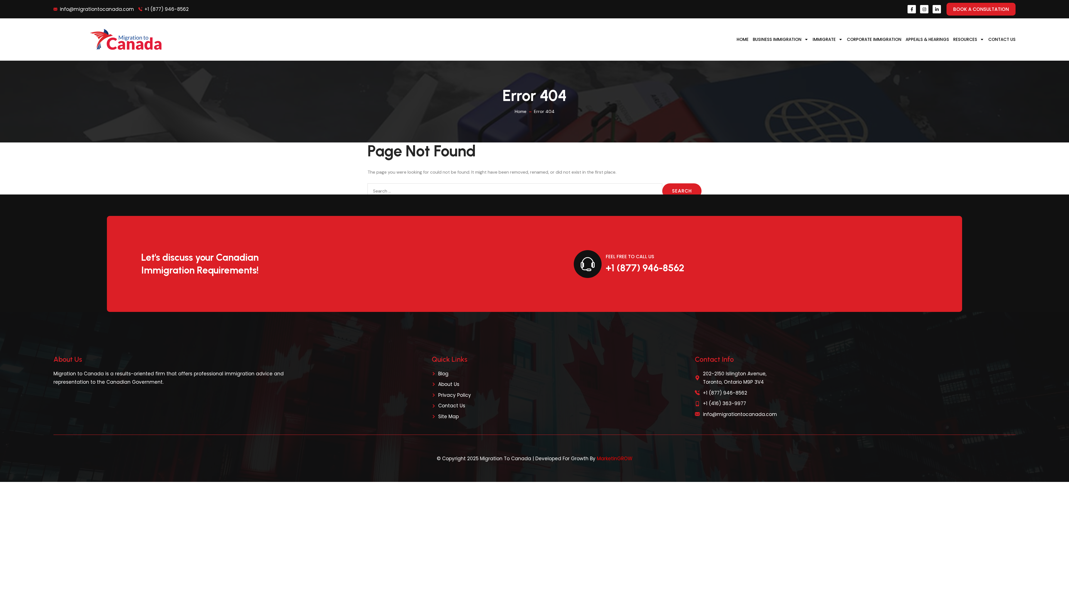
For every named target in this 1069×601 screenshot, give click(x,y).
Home (743, 39)
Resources (965, 39)
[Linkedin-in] (937, 9)
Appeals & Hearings (927, 39)
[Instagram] (924, 9)
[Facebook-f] (912, 9)
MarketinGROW (614, 458)
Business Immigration (777, 39)
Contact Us (1002, 39)
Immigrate (824, 39)
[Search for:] (514, 191)
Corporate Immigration (874, 39)
